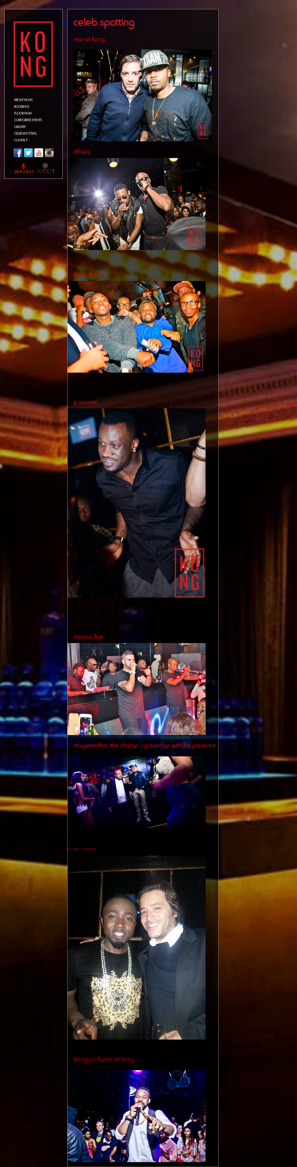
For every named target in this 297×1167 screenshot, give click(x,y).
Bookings (21, 107)
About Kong (23, 100)
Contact (21, 140)
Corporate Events (28, 120)
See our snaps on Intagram (49, 152)
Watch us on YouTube (38, 152)
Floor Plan (23, 113)
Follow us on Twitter (28, 152)
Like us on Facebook (17, 152)
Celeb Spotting (25, 134)
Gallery (20, 127)
